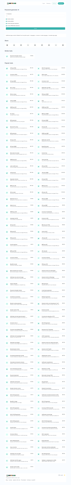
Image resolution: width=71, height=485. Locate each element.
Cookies (10, 480)
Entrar (55, 3)
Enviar (35, 28)
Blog (7, 480)
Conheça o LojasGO (31, 480)
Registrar (61, 3)
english (61, 475)
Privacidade (23, 480)
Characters (9, 13)
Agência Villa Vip (16, 480)
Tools (43, 3)
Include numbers (10, 19)
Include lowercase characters (13, 23)
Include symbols (10, 21)
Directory (48, 3)
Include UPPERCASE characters (13, 25)
